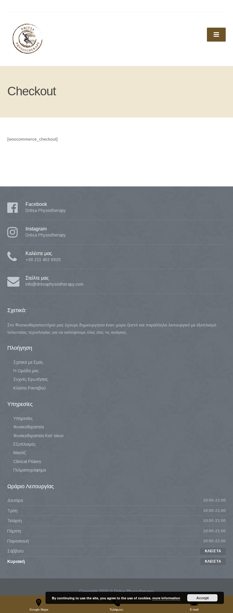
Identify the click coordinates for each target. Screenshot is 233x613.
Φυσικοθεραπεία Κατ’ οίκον (38, 435)
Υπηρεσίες (23, 418)
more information (166, 598)
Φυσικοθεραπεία (28, 426)
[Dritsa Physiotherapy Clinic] (27, 38)
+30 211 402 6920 (43, 259)
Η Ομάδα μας (26, 370)
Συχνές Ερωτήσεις (30, 379)
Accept (202, 598)
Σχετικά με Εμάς (28, 362)
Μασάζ (19, 452)
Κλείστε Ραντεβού (29, 388)
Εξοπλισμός (24, 444)
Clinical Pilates (27, 461)
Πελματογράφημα (29, 470)
